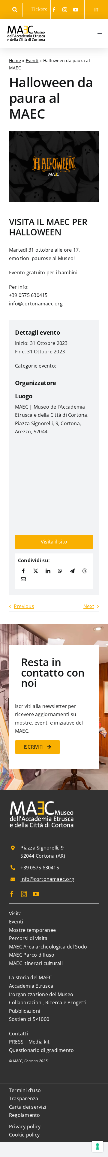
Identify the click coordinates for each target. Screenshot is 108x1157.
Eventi (32, 60)
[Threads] (84, 571)
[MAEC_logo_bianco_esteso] (42, 801)
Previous (24, 606)
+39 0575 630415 (39, 867)
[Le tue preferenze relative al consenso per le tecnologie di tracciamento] (97, 1146)
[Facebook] (23, 571)
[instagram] (64, 9)
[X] (35, 571)
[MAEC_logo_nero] (26, 21)
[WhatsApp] (60, 571)
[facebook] (54, 9)
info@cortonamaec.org (47, 879)
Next (88, 606)
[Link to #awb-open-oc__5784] (15, 10)
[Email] (23, 579)
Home (15, 60)
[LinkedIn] (48, 571)
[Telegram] (72, 571)
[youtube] (75, 9)
